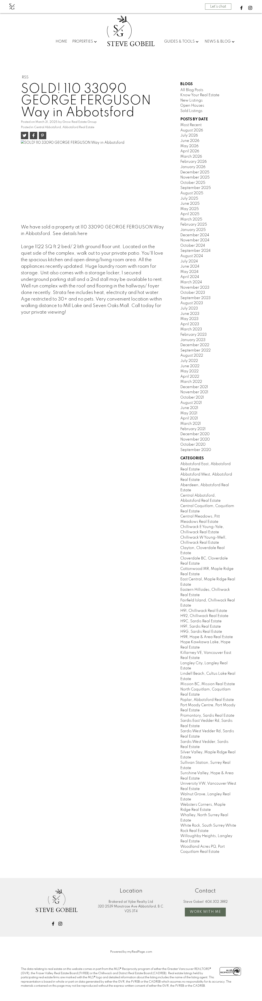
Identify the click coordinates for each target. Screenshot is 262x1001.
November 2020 (195, 439)
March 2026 (191, 156)
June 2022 (189, 366)
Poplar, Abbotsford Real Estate (207, 700)
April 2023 (189, 324)
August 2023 (191, 303)
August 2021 (191, 403)
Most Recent (191, 125)
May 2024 (189, 272)
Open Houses (192, 105)
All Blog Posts (191, 90)
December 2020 (195, 434)
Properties (82, 41)
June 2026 (189, 141)
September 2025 (195, 188)
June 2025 (190, 204)
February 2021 (193, 429)
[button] (241, 8)
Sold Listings (191, 111)
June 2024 (189, 266)
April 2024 (189, 277)
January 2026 (193, 167)
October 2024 (192, 245)
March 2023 (191, 329)
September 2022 (195, 350)
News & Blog (218, 41)
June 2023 (189, 314)
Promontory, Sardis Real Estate (207, 715)
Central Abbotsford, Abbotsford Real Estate (64, 127)
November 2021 (194, 392)
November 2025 (195, 177)
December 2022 (194, 345)
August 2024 (191, 256)
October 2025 (192, 183)
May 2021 (188, 413)
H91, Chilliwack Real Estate (203, 611)
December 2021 (194, 387)
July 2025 (189, 198)
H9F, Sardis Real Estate (200, 626)
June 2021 (189, 408)
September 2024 (195, 251)
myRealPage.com (139, 951)
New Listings (191, 100)
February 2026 (193, 162)
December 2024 (194, 235)
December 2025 (194, 172)
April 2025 (189, 214)
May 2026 (189, 146)
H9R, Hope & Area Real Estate (206, 637)
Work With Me (205, 912)
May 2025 (189, 209)
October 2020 (193, 444)
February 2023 (193, 335)
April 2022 (189, 376)
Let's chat (218, 6)
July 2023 (189, 308)
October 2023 (192, 293)
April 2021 (189, 418)
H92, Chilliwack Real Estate (204, 616)
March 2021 (190, 424)
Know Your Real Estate (199, 95)
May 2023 (189, 319)
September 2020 (195, 450)
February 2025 (193, 224)
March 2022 (191, 382)
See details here (70, 234)
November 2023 (194, 287)
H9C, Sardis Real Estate (201, 621)
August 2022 (191, 355)
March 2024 (191, 282)
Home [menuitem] (61, 41)
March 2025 (191, 219)
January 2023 (193, 340)
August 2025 (191, 193)
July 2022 (189, 361)
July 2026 (189, 135)
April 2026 (189, 151)
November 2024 (194, 240)
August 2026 (191, 130)
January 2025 (193, 230)
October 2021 (192, 397)
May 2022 (189, 371)
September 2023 (195, 298)
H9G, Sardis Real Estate (201, 632)
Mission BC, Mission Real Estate (207, 684)
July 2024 (189, 261)
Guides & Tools (179, 41)
